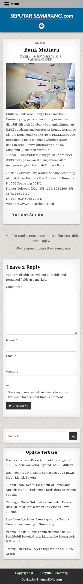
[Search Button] (41, 26)
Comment (14, 287)
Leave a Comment (42, 59)
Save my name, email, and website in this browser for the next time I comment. (38, 394)
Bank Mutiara (41, 49)
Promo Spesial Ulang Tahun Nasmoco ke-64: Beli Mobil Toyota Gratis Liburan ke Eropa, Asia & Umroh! (40, 536)
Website (12, 371)
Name (11, 340)
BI (22, 150)
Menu (15, 4)
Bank (42, 43)
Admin (26, 56)
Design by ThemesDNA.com (41, 579)
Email (11, 356)
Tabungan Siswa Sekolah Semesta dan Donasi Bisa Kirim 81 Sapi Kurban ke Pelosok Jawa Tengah (39, 507)
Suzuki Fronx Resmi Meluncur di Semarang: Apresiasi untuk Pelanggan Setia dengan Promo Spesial (41, 489)
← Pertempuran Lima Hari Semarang (41, 248)
